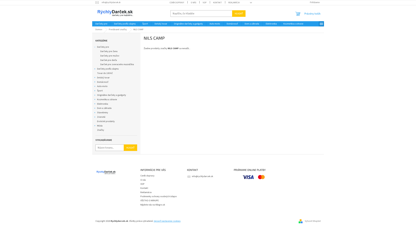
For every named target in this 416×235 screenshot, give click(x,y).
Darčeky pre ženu (109, 51)
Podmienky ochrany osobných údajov (158, 196)
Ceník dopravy (177, 2)
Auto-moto (102, 86)
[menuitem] (101, 23)
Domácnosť (102, 82)
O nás (193, 2)
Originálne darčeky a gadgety (111, 95)
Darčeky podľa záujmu (108, 68)
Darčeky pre (103, 47)
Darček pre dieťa (108, 60)
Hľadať (239, 13)
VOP (205, 2)
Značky (100, 130)
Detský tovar (103, 77)
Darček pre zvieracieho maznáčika (117, 64)
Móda (99, 125)
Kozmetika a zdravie (107, 99)
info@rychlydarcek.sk (202, 176)
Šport (100, 90)
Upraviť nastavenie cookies (167, 221)
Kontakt (217, 2)
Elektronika (102, 104)
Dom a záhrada (104, 108)
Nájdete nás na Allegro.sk (152, 204)
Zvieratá (101, 117)
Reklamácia (234, 2)
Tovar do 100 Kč (105, 73)
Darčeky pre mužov (109, 55)
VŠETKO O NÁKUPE (149, 200)
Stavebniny (102, 112)
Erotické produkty (106, 121)
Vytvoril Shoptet (313, 221)
